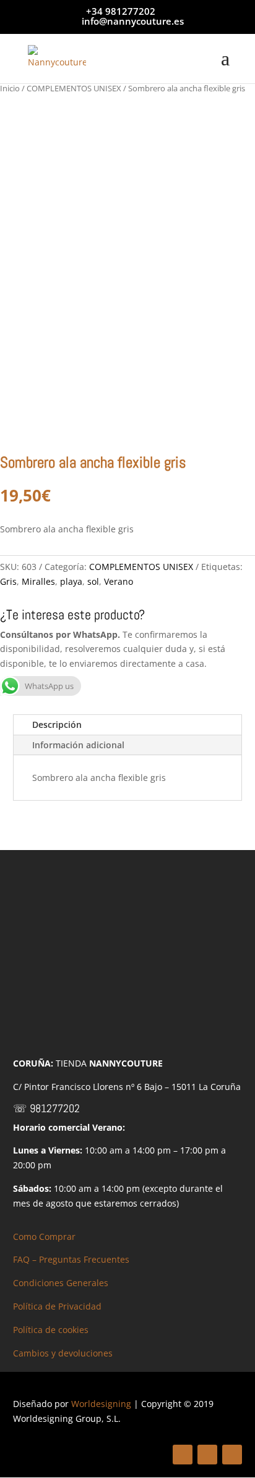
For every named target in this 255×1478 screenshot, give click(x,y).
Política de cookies (51, 1330)
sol (93, 581)
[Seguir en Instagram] (232, 1454)
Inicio (10, 88)
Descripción (57, 724)
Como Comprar (44, 1236)
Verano (118, 581)
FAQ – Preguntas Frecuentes (71, 1259)
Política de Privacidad (57, 1306)
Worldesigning (101, 1404)
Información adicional (78, 745)
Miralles (38, 581)
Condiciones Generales (60, 1283)
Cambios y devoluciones (63, 1353)
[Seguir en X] (207, 1454)
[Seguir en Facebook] (182, 1454)
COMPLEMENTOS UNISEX (74, 88)
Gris (8, 581)
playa (71, 581)
